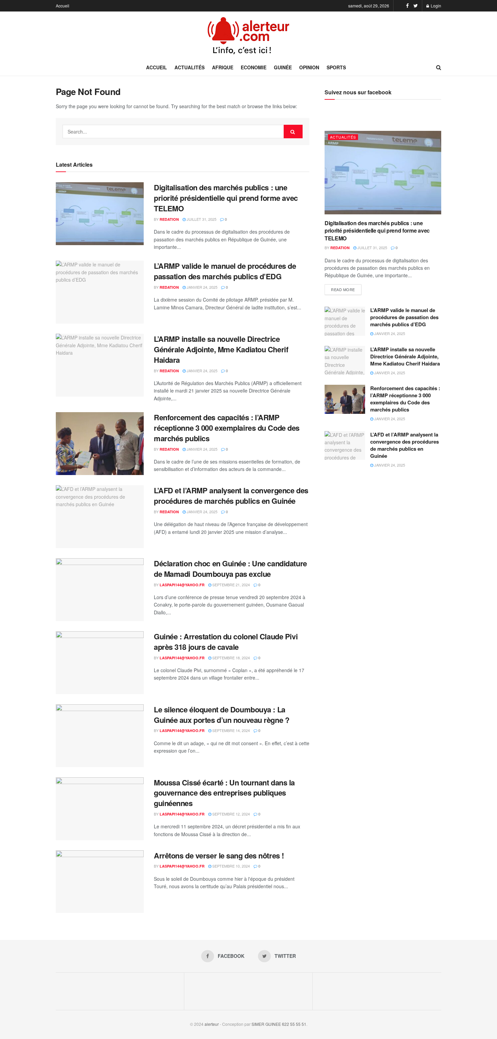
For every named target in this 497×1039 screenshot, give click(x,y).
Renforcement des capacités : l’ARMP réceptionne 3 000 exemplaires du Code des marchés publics (227, 428)
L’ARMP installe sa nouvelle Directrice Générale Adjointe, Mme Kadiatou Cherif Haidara (221, 349)
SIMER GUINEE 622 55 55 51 (279, 1024)
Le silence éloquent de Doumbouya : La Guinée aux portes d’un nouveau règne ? (221, 714)
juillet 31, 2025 (201, 219)
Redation (169, 219)
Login (435, 5)
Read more (343, 289)
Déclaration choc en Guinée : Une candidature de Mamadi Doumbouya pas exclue (230, 568)
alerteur (212, 1024)
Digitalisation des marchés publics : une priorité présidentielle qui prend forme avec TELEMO (226, 198)
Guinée (283, 67)
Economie (253, 67)
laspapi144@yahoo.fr (182, 584)
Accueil (62, 5)
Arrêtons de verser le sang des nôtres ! (219, 855)
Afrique (222, 67)
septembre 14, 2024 (230, 730)
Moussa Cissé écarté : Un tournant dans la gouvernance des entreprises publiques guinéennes (224, 793)
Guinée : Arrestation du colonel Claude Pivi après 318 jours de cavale (226, 641)
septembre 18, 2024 (230, 657)
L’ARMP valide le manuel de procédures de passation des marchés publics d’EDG (225, 271)
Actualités (189, 67)
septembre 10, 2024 (230, 866)
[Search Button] (293, 131)
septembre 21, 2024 (230, 584)
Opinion (309, 67)
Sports (336, 67)
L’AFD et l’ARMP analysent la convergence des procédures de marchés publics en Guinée (231, 495)
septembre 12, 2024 (230, 814)
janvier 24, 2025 (201, 287)
